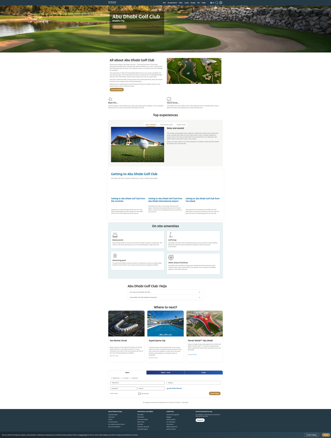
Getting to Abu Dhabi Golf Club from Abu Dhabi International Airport (165, 199)
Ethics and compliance (114, 426)
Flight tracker (140, 422)
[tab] (127, 372)
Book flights (140, 414)
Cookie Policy (83, 435)
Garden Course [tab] (181, 125)
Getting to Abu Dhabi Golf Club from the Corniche (128, 199)
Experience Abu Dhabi (143, 426)
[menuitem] (164, 3)
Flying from (115, 383)
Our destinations (172, 3)
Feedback (200, 420)
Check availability (119, 27)
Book (164, 3)
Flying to (170, 383)
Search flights (214, 393)
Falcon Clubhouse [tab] (150, 125)
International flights (142, 419)
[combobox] (115, 378)
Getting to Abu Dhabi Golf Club (134, 174)
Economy (134, 378)
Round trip (116, 378)
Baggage (168, 417)
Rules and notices (171, 429)
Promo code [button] (114, 393)
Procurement (170, 424)
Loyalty (187, 3)
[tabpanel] (165, 146)
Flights (204, 3)
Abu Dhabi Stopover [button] (175, 388)
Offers (180, 3)
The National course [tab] (166, 125)
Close (326, 435)
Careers (110, 419)
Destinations (140, 417)
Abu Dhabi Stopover (142, 429)
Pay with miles (145, 393)
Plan (198, 3)
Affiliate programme (171, 426)
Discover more (114, 356)
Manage (193, 3)
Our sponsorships (112, 422)
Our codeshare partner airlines (116, 424)
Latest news (111, 417)
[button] (212, 3)
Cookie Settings (311, 435)
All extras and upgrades (172, 414)
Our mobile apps (170, 422)
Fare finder (140, 424)
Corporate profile (112, 414)
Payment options (170, 419)
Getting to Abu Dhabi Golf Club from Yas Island (202, 199)
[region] (165, 435)
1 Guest (126, 378)
